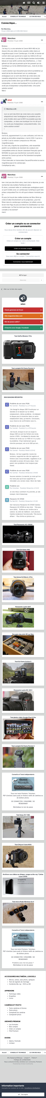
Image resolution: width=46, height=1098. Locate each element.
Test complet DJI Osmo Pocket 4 (23, 368)
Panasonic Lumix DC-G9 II (23, 690)
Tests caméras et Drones (17, 1008)
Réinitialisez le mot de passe (23, 807)
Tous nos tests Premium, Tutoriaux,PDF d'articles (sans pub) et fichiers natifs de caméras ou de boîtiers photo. (23, 796)
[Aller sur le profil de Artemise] (7, 487)
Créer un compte (15, 1029)
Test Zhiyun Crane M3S (23, 844)
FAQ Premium (13, 1031)
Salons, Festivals (15, 1041)
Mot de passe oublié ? (12, 322)
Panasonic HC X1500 (17, 499)
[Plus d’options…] (42, 40)
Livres (11, 998)
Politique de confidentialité (22, 1060)
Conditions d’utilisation (32, 1088)
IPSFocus (19, 1058)
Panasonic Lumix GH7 (23, 607)
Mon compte (13, 1027)
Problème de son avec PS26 (19, 403)
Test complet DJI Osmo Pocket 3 (23, 746)
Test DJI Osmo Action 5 (23, 661)
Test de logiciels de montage (19, 982)
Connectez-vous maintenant (23, 262)
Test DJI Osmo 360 (23, 549)
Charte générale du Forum (14, 310)
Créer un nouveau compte (23, 248)
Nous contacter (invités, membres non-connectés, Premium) (23, 1062)
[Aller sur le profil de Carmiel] (7, 405)
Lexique (12, 1043)
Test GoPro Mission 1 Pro (23, 336)
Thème (33, 1058)
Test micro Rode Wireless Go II (23, 902)
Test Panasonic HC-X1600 (23, 524)
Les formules (13, 1024)
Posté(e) (15, 41)
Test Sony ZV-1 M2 (23, 815)
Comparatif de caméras (17, 1012)
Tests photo (13, 1010)
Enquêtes (12, 996)
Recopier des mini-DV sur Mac (23, 634)
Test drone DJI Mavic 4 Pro (23, 577)
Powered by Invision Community (23, 1064)
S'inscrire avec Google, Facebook (17, 328)
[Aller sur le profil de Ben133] (7, 500)
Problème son (14, 486)
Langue (26, 1058)
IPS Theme (10, 1058)
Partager (23, 275)
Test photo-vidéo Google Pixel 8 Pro (23, 717)
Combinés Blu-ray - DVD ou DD (20, 984)
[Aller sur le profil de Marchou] (4, 39)
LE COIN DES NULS (20, 31)
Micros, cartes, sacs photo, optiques (22, 980)
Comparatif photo (15, 1014)
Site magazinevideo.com (13, 316)
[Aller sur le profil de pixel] (4, 101)
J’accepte (24, 1094)
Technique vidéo (15, 994)
